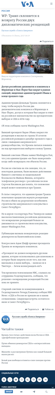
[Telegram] (34, 392)
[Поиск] (46, 392)
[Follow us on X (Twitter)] (9, 379)
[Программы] (21, 392)
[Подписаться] (39, 379)
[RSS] (27, 379)
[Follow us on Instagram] (21, 379)
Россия (6, 11)
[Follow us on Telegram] (45, 379)
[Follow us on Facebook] (4, 379)
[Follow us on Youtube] (15, 379)
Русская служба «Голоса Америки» (17, 31)
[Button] (47, 41)
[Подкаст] (33, 379)
